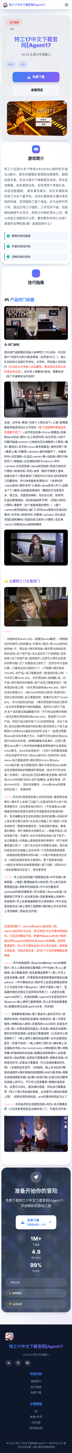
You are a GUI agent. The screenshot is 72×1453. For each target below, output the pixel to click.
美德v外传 (36, 1416)
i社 (36, 1411)
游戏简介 (36, 1381)
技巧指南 (36, 1387)
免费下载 (36, 1392)
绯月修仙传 (36, 1428)
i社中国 (36, 1422)
